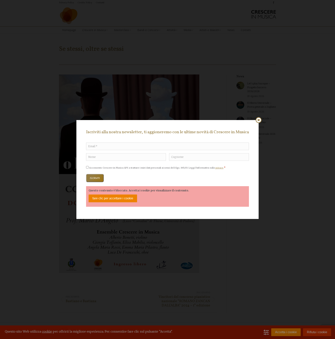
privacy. (219, 167)
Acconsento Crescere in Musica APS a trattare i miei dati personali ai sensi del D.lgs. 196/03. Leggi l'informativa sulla (157, 167)
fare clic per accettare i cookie (112, 198)
